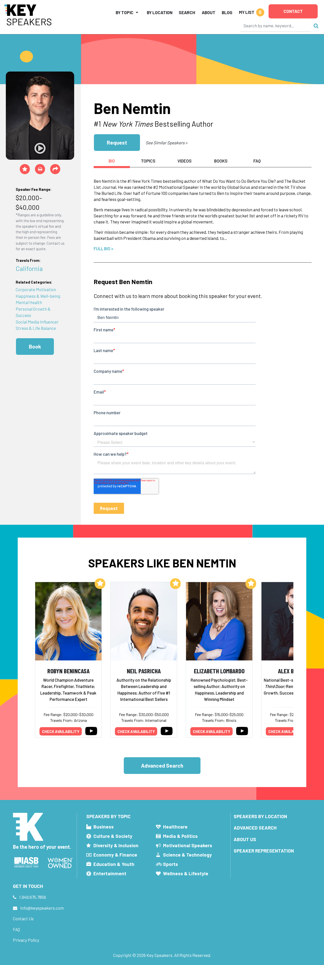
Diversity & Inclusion (115, 845)
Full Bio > (103, 248)
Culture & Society (112, 836)
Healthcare (175, 827)
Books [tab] (221, 160)
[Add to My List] (100, 583)
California (29, 268)
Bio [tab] (112, 160)
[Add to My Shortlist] (25, 169)
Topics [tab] (148, 160)
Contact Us (23, 918)
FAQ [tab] (257, 160)
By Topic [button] (124, 12)
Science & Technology (187, 855)
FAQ (16, 929)
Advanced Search (162, 765)
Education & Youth (113, 864)
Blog (227, 12)
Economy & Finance (115, 855)
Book (35, 346)
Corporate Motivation (36, 289)
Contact (293, 11)
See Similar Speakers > (166, 142)
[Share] (55, 169)
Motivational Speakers (187, 845)
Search (187, 12)
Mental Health (29, 302)
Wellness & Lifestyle (185, 873)
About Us (245, 839)
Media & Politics (180, 836)
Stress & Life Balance (36, 328)
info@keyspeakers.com (42, 907)
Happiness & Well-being (38, 295)
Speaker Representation (264, 851)
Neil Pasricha (144, 671)
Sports (170, 864)
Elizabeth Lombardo (219, 671)
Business (103, 827)
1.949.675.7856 (32, 897)
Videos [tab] (184, 160)
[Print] (40, 169)
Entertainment (109, 873)
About (208, 12)
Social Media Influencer (37, 321)
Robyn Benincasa (68, 671)
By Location (159, 12)
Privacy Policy (26, 940)
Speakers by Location (260, 816)
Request (117, 142)
